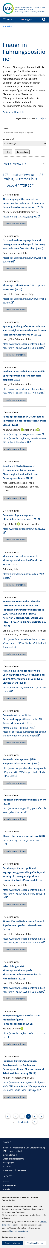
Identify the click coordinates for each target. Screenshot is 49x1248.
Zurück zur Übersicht (13, 112)
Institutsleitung (10, 1154)
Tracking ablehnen (35, 1243)
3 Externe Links (26, 178)
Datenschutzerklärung (18, 1231)
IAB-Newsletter (9, 1185)
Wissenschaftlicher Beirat (14, 1170)
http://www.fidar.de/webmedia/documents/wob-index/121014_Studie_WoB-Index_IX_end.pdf (24, 643)
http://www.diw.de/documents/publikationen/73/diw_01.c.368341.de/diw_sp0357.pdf (24, 893)
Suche (5, 128)
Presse (6, 1181)
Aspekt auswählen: (15, 164)
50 (40, 118)
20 (37, 118)
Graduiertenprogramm (13, 1158)
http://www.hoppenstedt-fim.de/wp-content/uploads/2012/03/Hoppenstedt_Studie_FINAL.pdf (24, 772)
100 (44, 118)
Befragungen (9, 1162)
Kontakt (6, 1189)
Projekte (6, 1166)
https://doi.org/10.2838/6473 (19, 727)
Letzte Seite (23, 1122)
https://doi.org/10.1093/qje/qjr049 (21, 216)
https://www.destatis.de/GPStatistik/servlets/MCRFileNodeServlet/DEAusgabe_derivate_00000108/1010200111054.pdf (24, 1086)
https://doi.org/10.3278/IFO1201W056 (23, 434)
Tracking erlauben (12, 1243)
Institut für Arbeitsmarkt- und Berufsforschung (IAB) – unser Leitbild (24, 1149)
